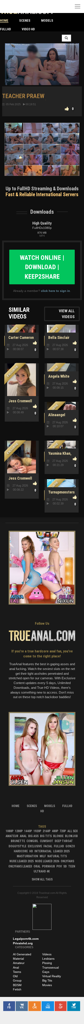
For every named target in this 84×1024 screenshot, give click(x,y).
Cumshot (46, 841)
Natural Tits (57, 856)
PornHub (48, 866)
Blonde (58, 836)
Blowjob (71, 836)
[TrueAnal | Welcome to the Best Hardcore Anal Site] (6, 6)
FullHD (5, 29)
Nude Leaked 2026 (47, 861)
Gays (45, 972)
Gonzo (70, 846)
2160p (46, 831)
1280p (19, 831)
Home (4, 21)
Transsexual (50, 967)
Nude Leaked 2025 (21, 861)
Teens (17, 972)
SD (65, 866)
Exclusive (35, 846)
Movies (47, 985)
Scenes (24, 21)
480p (55, 831)
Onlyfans (67, 861)
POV (59, 866)
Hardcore (21, 851)
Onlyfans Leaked (20, 866)
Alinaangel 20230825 (56, 417)
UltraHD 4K (42, 871)
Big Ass (33, 836)
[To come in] (19, 6)
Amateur (12, 836)
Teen (71, 866)
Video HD (28, 29)
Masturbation (27, 856)
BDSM (17, 985)
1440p (28, 831)
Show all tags (42, 879)
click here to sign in (55, 291)
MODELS (47, 21)
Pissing (47, 963)
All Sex (72, 831)
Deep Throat (64, 841)
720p (63, 831)
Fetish (17, 989)
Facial (48, 846)
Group (17, 980)
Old (15, 976)
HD (31, 851)
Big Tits (46, 836)
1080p (9, 831)
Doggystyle (17, 846)
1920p (37, 831)
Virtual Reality (51, 976)
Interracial (43, 851)
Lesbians (48, 958)
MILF (43, 856)
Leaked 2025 (61, 851)
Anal (23, 836)
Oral (37, 866)
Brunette (18, 841)
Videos (46, 954)
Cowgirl (32, 841)
